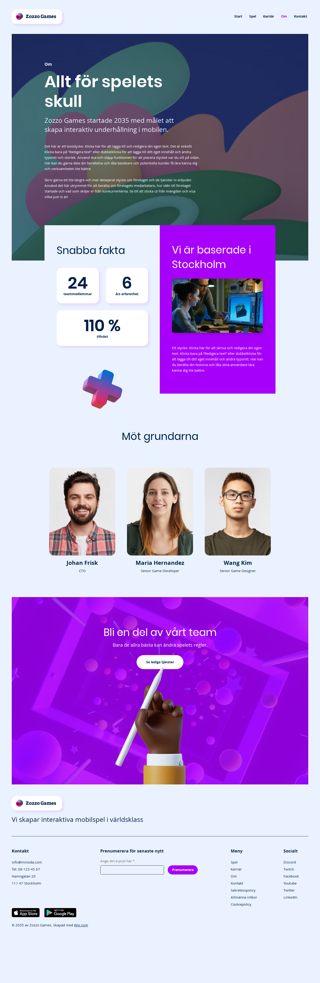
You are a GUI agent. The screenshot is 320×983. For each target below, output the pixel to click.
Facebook (291, 876)
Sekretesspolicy (243, 890)
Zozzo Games (41, 16)
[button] (253, 16)
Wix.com (81, 925)
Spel (234, 862)
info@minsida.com (27, 862)
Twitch (288, 869)
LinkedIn (290, 897)
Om (234, 876)
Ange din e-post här (117, 861)
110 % (102, 325)
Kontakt (237, 883)
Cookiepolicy (241, 904)
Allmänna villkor (244, 897)
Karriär (236, 869)
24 (78, 282)
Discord (289, 862)
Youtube (290, 883)
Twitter (289, 890)
